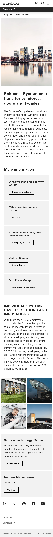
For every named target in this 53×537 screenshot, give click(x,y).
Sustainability (9, 523)
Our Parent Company (23, 287)
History (16, 217)
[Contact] (36, 3)
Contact (5, 534)
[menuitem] (5, 504)
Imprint (13, 534)
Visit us (11, 490)
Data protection (24, 534)
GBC (34, 534)
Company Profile (21, 242)
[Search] (43, 3)
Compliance (18, 265)
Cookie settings (44, 534)
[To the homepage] (11, 3)
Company (7, 14)
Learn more (13, 463)
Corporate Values (21, 192)
